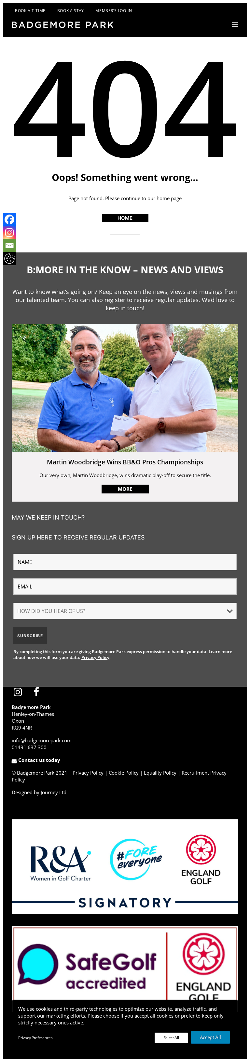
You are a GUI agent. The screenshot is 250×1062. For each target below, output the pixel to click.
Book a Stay (70, 10)
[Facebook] (9, 218)
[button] (235, 24)
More (125, 489)
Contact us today (39, 760)
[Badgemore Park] (63, 25)
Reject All (171, 1037)
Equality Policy (160, 772)
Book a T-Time (30, 10)
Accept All (210, 1037)
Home (125, 218)
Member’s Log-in (113, 10)
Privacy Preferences (35, 1037)
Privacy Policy (95, 657)
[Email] (9, 244)
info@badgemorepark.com (42, 740)
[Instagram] (9, 231)
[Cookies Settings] (9, 258)
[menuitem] (24, 10)
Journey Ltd (53, 792)
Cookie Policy (124, 772)
